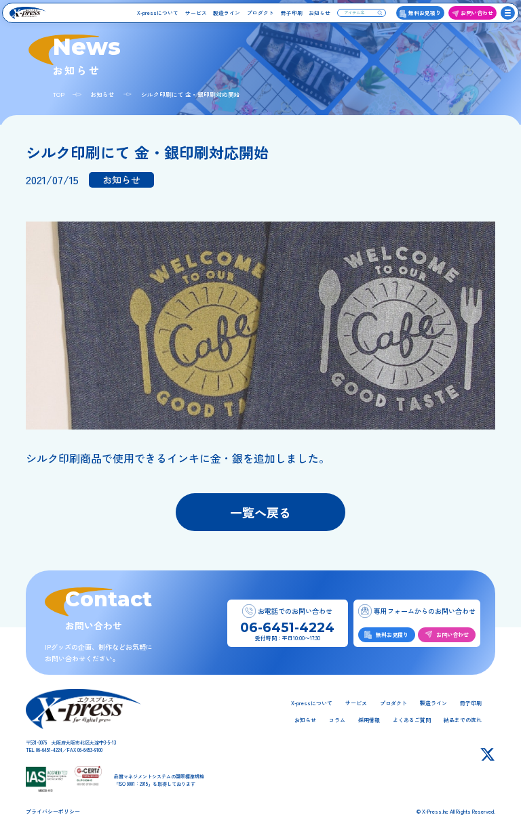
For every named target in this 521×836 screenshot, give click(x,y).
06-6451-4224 (287, 628)
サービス (196, 13)
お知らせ (319, 13)
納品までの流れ (463, 720)
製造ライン (226, 13)
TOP (58, 94)
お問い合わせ (477, 12)
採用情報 (369, 720)
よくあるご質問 (412, 720)
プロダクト (260, 13)
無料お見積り (424, 12)
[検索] (380, 13)
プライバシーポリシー (53, 811)
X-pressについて (157, 13)
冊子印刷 (292, 13)
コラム (337, 720)
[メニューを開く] (508, 13)
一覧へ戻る (260, 512)
